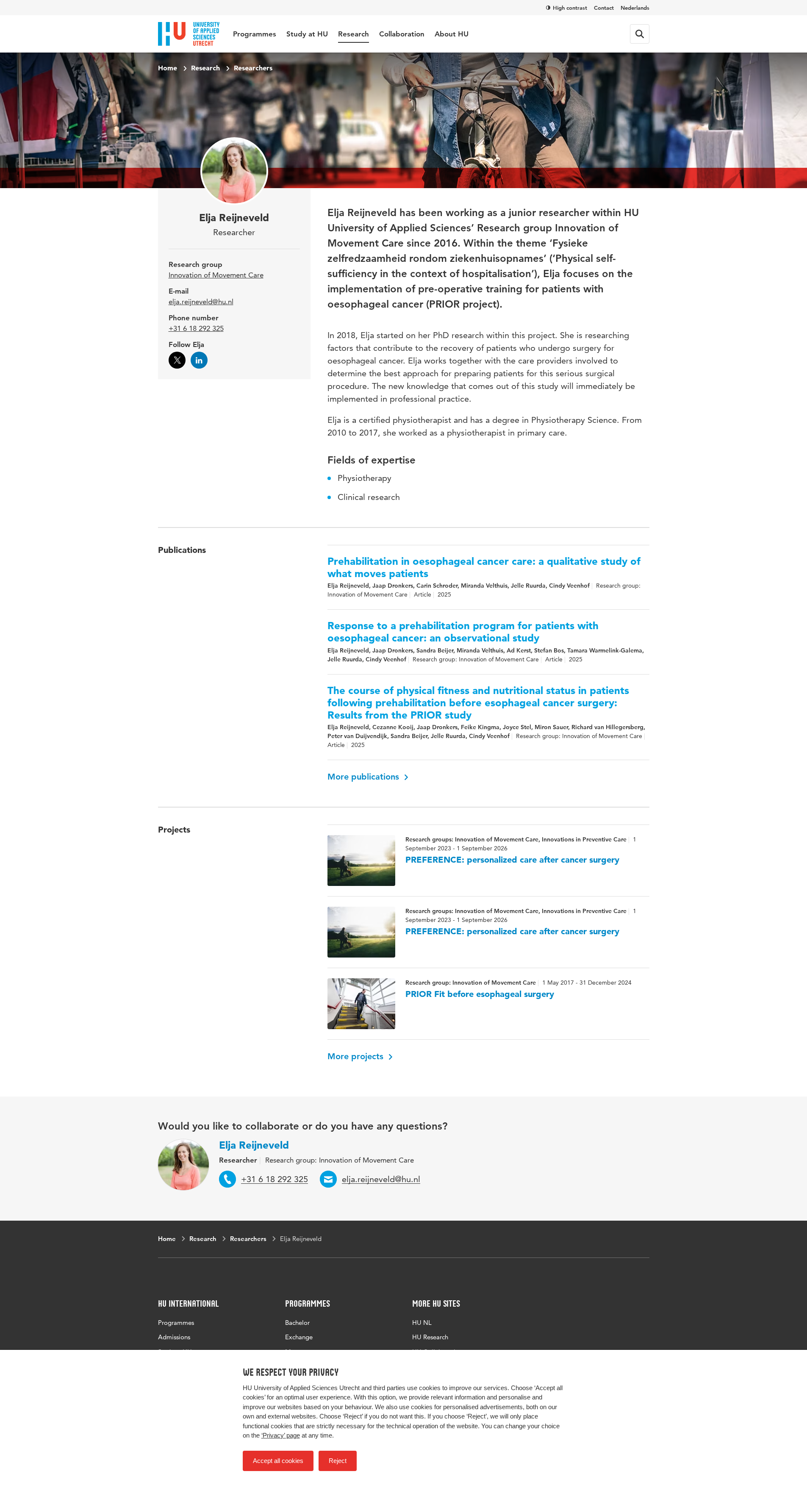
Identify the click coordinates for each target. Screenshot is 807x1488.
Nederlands (635, 7)
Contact (604, 7)
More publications (364, 777)
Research (353, 34)
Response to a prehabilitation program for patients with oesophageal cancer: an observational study (463, 632)
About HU (452, 34)
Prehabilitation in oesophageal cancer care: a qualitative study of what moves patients (484, 567)
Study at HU (307, 34)
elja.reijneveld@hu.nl (201, 301)
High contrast (570, 7)
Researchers (253, 68)
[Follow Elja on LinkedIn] (199, 360)
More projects (356, 1056)
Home (167, 68)
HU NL (422, 1323)
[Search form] (639, 34)
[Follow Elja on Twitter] (177, 360)
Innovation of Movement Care (216, 275)
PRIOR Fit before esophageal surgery (479, 994)
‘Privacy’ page (280, 1435)
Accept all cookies (278, 1460)
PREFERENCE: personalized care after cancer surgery (512, 860)
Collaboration (401, 34)
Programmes (254, 34)
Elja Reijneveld (254, 1145)
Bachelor (297, 1323)
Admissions (174, 1337)
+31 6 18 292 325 (196, 328)
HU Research (430, 1337)
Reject (338, 1460)
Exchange (299, 1337)
